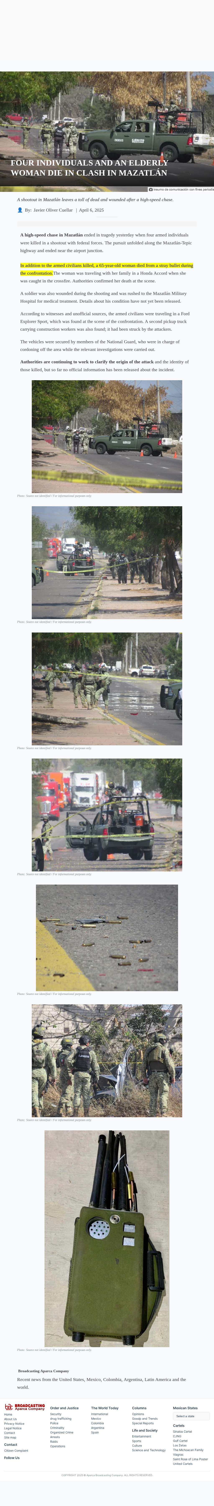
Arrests (55, 1437)
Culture (137, 1445)
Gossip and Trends (145, 1418)
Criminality (57, 1427)
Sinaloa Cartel (182, 1431)
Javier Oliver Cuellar (53, 210)
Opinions (138, 1414)
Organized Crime (61, 1432)
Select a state (185, 1416)
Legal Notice (13, 1428)
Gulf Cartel (180, 1440)
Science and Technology (149, 1450)
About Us (10, 1419)
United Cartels (182, 1463)
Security (55, 1414)
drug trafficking (60, 1418)
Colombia (97, 1423)
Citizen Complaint (16, 1450)
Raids (54, 1441)
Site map (10, 1437)
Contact (9, 1433)
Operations (57, 1446)
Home (8, 1414)
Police (54, 1423)
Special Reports (143, 1423)
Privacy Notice (14, 1423)
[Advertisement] (107, 29)
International (99, 1414)
